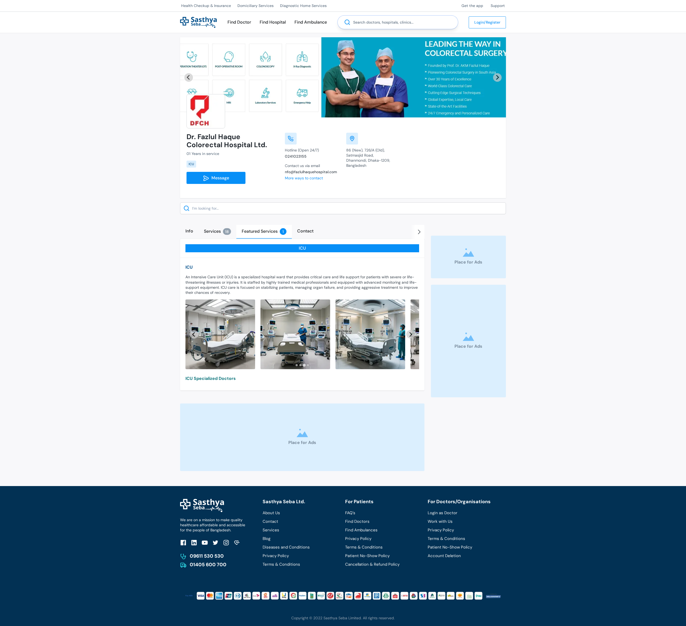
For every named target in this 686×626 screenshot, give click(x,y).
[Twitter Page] (215, 542)
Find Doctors (357, 521)
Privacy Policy (276, 555)
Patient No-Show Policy (367, 555)
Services (271, 530)
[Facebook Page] (183, 542)
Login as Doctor (442, 513)
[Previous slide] (188, 77)
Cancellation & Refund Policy (372, 564)
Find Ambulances (361, 530)
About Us (271, 513)
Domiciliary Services (255, 5)
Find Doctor (239, 22)
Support (498, 5)
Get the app (472, 5)
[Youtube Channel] (205, 542)
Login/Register (487, 22)
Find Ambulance (310, 22)
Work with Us (440, 521)
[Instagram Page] (226, 542)
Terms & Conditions (281, 564)
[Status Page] (237, 542)
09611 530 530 (207, 556)
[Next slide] (497, 77)
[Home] (198, 22)
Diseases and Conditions (286, 547)
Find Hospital (273, 22)
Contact (270, 521)
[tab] (189, 231)
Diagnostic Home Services (303, 5)
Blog (266, 538)
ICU (191, 164)
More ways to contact (304, 178)
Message (219, 178)
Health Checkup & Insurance (206, 5)
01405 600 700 (208, 564)
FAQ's (350, 513)
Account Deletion (444, 555)
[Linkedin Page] (194, 542)
